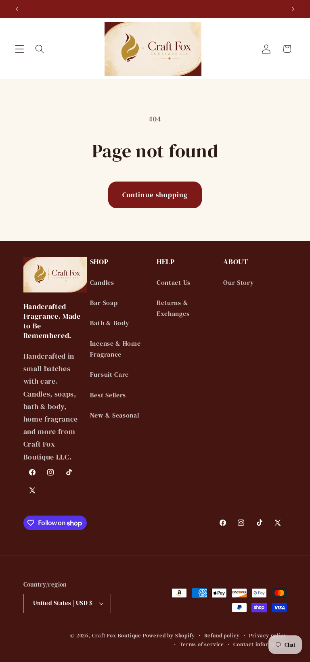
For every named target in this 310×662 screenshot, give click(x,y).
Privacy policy (268, 635)
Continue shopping (155, 195)
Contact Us (174, 282)
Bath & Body (110, 322)
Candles (102, 282)
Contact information (260, 644)
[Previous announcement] (17, 9)
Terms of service (202, 644)
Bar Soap (104, 302)
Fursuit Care (109, 374)
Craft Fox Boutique (117, 635)
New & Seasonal (114, 415)
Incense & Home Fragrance (115, 349)
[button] (19, 49)
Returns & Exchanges (173, 308)
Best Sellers (108, 395)
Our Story (238, 282)
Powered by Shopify (169, 635)
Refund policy (222, 635)
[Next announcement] (293, 9)
